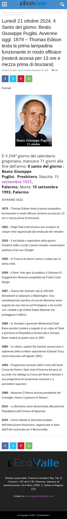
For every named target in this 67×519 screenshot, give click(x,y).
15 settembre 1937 (30, 179)
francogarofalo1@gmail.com (40, 496)
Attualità (13, 12)
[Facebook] (5, 78)
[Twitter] (13, 78)
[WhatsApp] (28, 78)
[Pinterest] (21, 78)
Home (4, 12)
